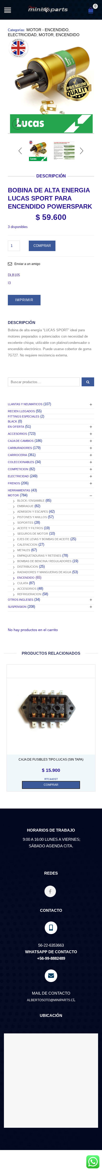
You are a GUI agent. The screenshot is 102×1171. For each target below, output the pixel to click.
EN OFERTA (16, 426)
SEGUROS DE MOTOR (32, 533)
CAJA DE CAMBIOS (20, 440)
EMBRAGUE (25, 506)
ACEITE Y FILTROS (30, 528)
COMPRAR (42, 246)
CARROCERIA (17, 455)
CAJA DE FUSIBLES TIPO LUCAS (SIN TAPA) (51, 759)
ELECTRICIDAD (22, 34)
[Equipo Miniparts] (92, 1161)
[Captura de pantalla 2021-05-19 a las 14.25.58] (64, 150)
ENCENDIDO (68, 34)
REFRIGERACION (29, 594)
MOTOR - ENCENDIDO (47, 30)
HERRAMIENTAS (19, 490)
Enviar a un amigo (27, 264)
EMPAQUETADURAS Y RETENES (39, 555)
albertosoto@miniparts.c (50, 1000)
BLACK (12, 421)
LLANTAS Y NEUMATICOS (25, 404)
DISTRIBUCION (27, 566)
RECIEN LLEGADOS (21, 411)
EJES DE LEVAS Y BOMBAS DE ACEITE (43, 539)
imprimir (24, 300)
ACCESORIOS (17, 433)
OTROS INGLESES (20, 599)
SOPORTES (25, 522)
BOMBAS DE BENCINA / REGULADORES (44, 561)
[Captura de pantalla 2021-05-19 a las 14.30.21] (51, 86)
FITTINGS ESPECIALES (23, 416)
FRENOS (14, 483)
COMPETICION (18, 469)
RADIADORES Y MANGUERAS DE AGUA (44, 572)
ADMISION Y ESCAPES (32, 511)
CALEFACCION (27, 544)
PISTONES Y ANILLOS (32, 517)
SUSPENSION (17, 606)
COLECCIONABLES (21, 462)
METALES (23, 550)
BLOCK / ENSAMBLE (30, 500)
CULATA (22, 583)
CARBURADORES (20, 447)
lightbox (17, 124)
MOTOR (46, 34)
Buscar (88, 381)
